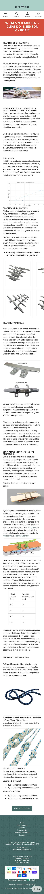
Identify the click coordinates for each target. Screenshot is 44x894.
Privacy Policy (30, 885)
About (22, 823)
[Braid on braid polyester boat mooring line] (22, 747)
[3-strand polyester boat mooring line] (22, 697)
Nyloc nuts (7, 536)
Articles (22, 828)
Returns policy (22, 830)
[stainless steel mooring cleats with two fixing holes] (18, 273)
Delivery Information (22, 832)
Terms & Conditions (16, 885)
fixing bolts (32, 527)
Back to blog (22, 808)
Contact (22, 835)
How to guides (22, 825)
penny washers (22, 536)
